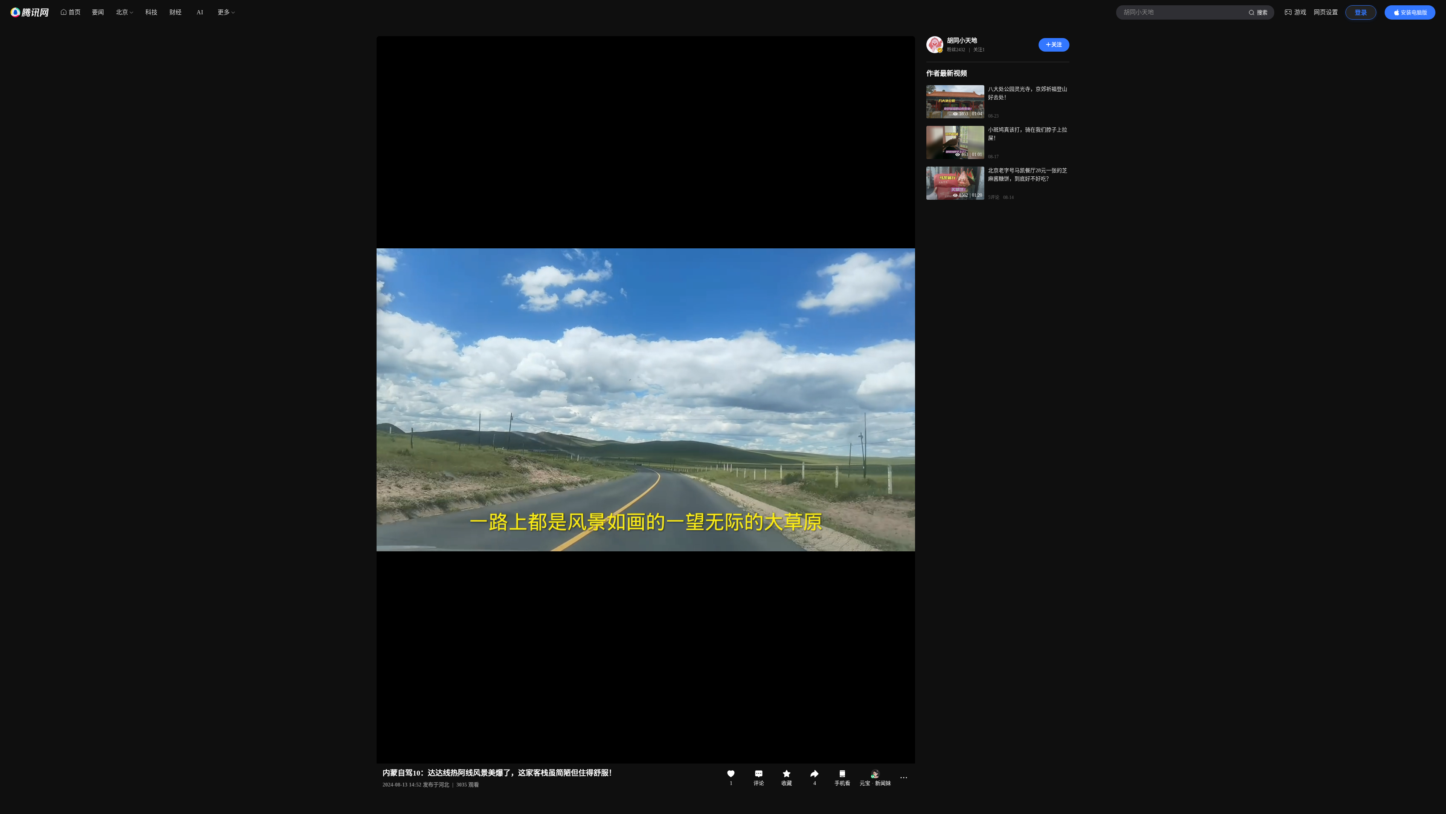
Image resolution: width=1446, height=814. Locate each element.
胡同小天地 (962, 40)
